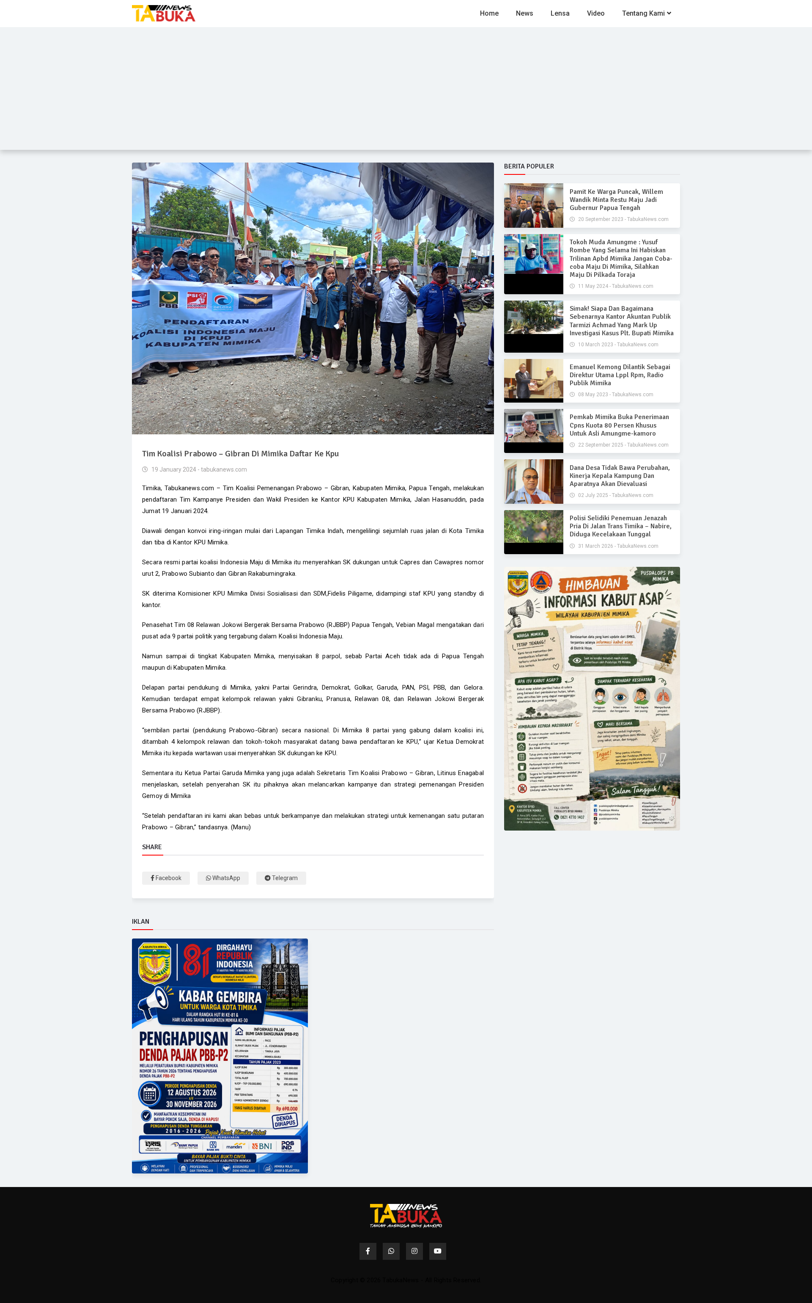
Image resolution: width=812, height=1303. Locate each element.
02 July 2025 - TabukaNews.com (615, 495)
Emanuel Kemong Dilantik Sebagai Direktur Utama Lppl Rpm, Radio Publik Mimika (620, 375)
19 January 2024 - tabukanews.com (198, 469)
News (524, 13)
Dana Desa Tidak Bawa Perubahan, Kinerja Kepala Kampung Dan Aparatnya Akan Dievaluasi (620, 476)
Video (596, 13)
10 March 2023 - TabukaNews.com (617, 345)
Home (489, 13)
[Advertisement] (406, 90)
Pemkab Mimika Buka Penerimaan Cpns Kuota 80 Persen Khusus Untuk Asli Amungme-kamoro (619, 425)
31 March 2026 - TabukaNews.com (617, 546)
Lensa (560, 13)
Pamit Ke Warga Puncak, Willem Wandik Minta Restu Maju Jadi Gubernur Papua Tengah (616, 200)
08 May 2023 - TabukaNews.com (615, 395)
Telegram (284, 878)
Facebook (167, 878)
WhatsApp (225, 878)
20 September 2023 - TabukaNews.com (623, 219)
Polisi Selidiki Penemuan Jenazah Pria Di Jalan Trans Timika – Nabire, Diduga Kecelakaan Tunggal (621, 526)
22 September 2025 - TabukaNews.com (623, 445)
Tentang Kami (643, 13)
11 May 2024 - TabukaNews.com (615, 286)
